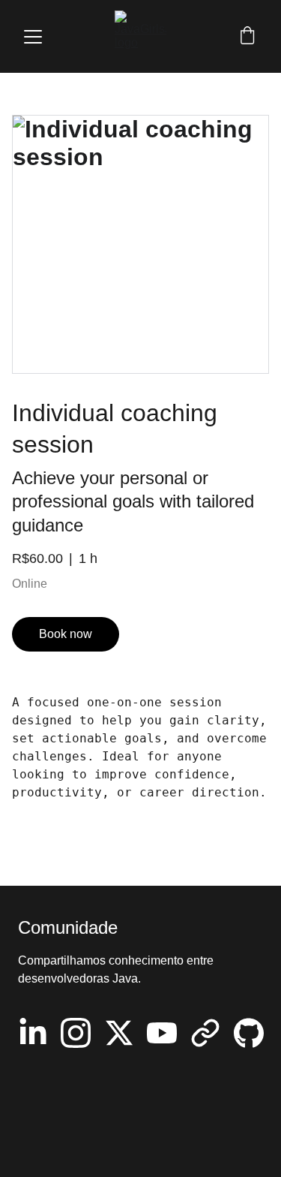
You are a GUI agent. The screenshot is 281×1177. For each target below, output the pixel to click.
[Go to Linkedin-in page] (33, 1033)
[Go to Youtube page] (162, 1033)
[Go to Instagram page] (76, 1033)
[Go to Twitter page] (119, 1033)
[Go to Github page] (249, 1033)
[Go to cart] (247, 37)
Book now (65, 634)
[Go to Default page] (205, 1033)
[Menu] (33, 37)
